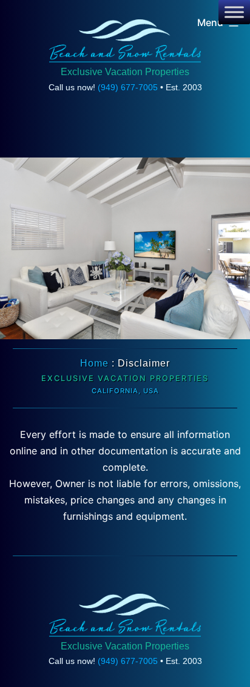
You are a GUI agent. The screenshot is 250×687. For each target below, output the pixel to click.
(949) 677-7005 (128, 87)
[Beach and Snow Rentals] (125, 41)
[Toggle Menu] (234, 12)
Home (94, 363)
